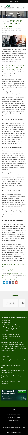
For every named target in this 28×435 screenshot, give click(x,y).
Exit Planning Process (14, 417)
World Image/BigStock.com (10, 270)
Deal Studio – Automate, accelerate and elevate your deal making (14, 278)
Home (14, 409)
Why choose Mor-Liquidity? (14, 414)
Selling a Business (16, 30)
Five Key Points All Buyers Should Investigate (10, 382)
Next (27, 303)
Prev (1, 303)
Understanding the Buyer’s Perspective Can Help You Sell (14, 361)
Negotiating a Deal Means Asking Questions (11, 377)
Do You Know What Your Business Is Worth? (11, 366)
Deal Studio (18, 432)
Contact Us (14, 423)
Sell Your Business (14, 412)
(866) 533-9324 (13, 1)
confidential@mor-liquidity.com (11, 325)
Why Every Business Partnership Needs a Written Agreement (13, 371)
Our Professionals (14, 420)
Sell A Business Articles (10, 28)
